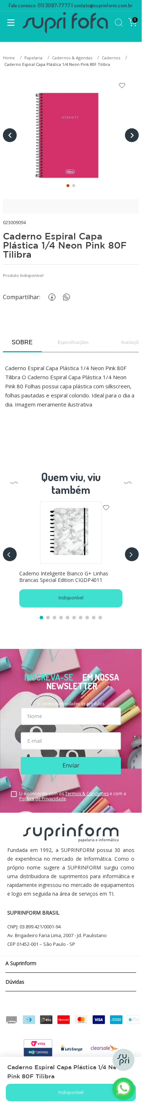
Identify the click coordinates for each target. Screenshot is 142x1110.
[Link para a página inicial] (9, 58)
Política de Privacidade (42, 799)
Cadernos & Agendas (72, 57)
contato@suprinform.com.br (103, 5)
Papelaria (33, 57)
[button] (10, 554)
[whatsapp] (65, 297)
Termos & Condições (87, 793)
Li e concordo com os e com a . (72, 796)
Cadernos (111, 57)
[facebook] (50, 297)
